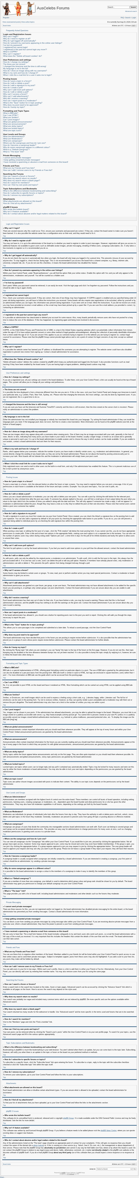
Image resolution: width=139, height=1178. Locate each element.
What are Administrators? (14, 136)
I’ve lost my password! (12, 45)
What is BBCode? (10, 113)
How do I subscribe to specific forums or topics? (23, 193)
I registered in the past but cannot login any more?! (25, 49)
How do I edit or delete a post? (16, 83)
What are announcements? (14, 124)
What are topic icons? (12, 130)
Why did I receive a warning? (15, 98)
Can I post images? (11, 119)
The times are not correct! (14, 64)
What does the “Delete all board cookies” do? (22, 56)
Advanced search (131, 11)
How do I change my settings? (16, 62)
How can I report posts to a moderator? (20, 100)
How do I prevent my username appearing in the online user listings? (32, 43)
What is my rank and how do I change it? (20, 73)
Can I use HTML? (10, 115)
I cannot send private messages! (17, 158)
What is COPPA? (10, 52)
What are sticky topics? (13, 126)
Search (127, 18)
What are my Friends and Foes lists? (19, 168)
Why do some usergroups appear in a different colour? (26, 147)
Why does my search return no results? (20, 178)
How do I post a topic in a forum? (17, 81)
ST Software (70, 1174)
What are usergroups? (12, 141)
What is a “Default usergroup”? (16, 149)
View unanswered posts (11, 22)
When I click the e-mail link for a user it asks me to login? (27, 75)
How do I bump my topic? (14, 107)
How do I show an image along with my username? (25, 71)
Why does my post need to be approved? (21, 105)
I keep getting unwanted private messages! (21, 160)
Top (4, 236)
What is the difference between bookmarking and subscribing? (30, 191)
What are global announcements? (17, 122)
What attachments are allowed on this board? (22, 201)
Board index (7, 25)
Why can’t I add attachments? (16, 96)
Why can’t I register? (12, 54)
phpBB (63, 1172)
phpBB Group (68, 1118)
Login (134, 18)
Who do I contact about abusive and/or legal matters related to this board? (35, 214)
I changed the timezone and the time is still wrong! (24, 66)
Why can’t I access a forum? (15, 94)
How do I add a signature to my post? (19, 85)
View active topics (27, 22)
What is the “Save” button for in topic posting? (22, 103)
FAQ (122, 18)
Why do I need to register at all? (17, 39)
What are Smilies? (11, 117)
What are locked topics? (13, 128)
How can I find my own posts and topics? (20, 185)
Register (6, 18)
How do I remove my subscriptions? (18, 195)
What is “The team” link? (13, 152)
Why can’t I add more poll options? (18, 90)
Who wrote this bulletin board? (16, 209)
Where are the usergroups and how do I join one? (24, 143)
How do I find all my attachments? (17, 203)
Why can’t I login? (10, 36)
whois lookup (38, 1145)
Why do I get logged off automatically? (19, 41)
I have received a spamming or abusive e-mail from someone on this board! (35, 162)
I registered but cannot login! (15, 47)
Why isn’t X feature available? (16, 211)
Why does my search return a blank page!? (21, 180)
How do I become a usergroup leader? (19, 145)
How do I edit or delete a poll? (16, 92)
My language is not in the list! (15, 68)
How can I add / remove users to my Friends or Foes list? (27, 170)
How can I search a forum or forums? (19, 176)
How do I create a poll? (13, 87)
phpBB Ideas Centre (108, 1131)
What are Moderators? (13, 139)
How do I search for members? (16, 183)
